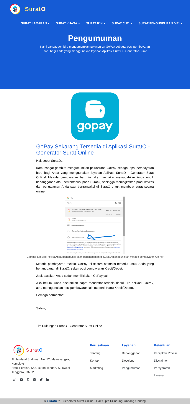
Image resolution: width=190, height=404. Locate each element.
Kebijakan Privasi (165, 353)
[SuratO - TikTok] (14, 379)
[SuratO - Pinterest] (34, 379)
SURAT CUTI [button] (121, 23)
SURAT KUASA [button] (67, 23)
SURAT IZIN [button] (94, 23)
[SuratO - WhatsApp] (28, 379)
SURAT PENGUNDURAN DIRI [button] (159, 23)
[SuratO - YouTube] (21, 379)
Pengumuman (131, 368)
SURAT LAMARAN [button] (34, 23)
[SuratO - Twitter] (41, 379)
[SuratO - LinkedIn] (47, 379)
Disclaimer (161, 360)
